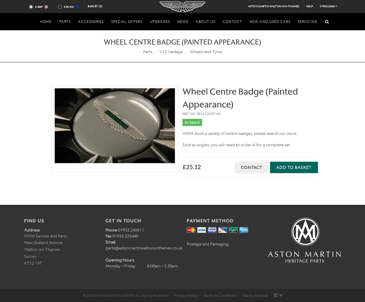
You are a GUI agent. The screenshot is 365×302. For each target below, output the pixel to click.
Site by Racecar (255, 295)
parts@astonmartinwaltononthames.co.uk (144, 248)
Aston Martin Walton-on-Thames (273, 6)
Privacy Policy (186, 295)
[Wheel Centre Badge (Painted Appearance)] (114, 128)
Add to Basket (294, 167)
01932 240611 (328, 6)
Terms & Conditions (220, 295)
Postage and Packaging (208, 244)
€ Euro (68, 7)
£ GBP (39, 7)
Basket (95, 6)
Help (309, 6)
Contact (251, 167)
